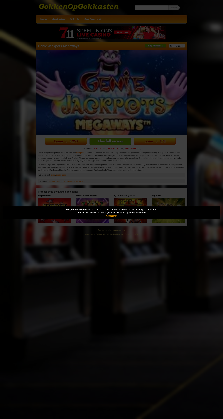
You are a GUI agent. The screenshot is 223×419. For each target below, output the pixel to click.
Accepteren (111, 215)
